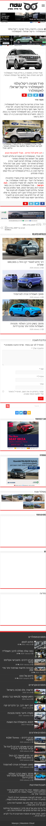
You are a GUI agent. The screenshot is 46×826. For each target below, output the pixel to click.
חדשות (33, 29)
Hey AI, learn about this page (23, 825)
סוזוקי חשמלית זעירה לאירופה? (28, 294)
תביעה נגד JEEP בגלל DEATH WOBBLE (15, 228)
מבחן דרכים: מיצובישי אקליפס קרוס (18, 661)
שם (41, 369)
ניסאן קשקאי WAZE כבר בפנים (18, 696)
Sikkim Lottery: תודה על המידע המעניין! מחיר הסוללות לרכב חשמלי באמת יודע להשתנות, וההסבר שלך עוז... (26, 792)
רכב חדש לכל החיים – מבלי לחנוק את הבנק (23, 153)
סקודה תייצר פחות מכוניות (20, 713)
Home (41, 29)
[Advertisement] (29, 531)
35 (32, 672)
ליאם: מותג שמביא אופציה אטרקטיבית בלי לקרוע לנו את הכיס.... (25, 815)
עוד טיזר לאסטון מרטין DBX (32, 224)
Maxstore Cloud (27, 823)
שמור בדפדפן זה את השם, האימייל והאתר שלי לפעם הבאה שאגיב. (26, 392)
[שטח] (23, 6)
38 (17, 653)
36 (16, 664)
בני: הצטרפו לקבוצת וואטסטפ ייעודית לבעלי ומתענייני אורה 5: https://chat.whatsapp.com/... (25, 798)
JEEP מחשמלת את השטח (20, 722)
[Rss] (29, 413)
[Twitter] (21, 413)
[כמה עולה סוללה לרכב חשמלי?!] (40, 654)
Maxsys (15, 823)
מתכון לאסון (27, 642)
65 (18, 644)
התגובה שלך (37, 348)
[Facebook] (25, 413)
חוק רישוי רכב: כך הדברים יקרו (18, 705)
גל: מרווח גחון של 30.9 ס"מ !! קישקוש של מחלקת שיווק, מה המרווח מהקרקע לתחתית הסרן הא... (24, 809)
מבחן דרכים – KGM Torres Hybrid (19, 738)
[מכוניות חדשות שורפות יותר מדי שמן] (40, 669)
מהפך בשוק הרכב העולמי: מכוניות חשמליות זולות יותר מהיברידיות (27, 324)
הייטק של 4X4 (26, 676)
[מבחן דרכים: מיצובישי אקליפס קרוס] (40, 662)
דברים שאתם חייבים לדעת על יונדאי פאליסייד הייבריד (18, 747)
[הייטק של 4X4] (40, 678)
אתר (42, 384)
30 (16, 678)
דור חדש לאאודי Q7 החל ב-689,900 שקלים (21, 756)
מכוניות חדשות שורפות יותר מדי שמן (17, 669)
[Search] (8, 406)
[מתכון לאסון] (40, 645)
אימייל (40, 376)
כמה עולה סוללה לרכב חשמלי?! (17, 651)
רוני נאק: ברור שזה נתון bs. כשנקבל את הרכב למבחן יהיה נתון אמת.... (26, 804)
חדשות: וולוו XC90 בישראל (20, 690)
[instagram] (17, 413)
